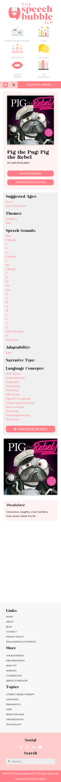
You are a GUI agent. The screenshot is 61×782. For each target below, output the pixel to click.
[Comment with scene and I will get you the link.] (15, 559)
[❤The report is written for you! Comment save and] (15, 575)
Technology (13, 724)
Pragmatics (17, 57)
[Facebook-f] (21, 747)
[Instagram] (27, 747)
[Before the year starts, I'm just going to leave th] (45, 542)
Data (43, 41)
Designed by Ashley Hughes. (30, 778)
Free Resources (15, 660)
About (10, 621)
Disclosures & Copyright (21, 641)
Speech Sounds (15, 714)
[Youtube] (40, 747)
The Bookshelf (44, 75)
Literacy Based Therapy (17, 41)
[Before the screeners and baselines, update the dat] (45, 592)
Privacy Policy (15, 636)
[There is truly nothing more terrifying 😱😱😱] (45, 575)
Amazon (11, 670)
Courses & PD (14, 675)
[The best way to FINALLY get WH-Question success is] (15, 542)
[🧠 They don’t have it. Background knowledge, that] (15, 592)
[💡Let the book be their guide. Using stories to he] (45, 559)
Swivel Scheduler (17, 680)
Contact (11, 631)
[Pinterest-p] (33, 747)
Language (43, 57)
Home (9, 616)
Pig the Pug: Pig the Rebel (28, 155)
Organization (14, 719)
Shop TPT (11, 665)
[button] (5, 85)
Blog (9, 626)
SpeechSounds (17, 75)
